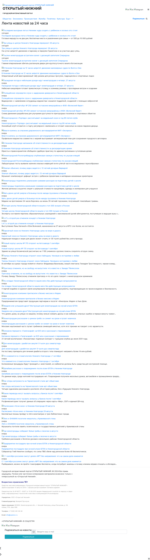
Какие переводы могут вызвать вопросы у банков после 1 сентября (31, 399)
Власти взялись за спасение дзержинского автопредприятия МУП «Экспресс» (36, 136)
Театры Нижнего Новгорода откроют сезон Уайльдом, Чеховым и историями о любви (39, 261)
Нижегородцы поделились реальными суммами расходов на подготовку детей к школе (40, 186)
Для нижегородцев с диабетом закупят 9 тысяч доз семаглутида (30, 349)
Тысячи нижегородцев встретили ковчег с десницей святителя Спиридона (35, 61)
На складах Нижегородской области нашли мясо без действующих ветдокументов (38, 286)
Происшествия (30, 19)
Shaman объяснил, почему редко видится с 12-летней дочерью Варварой (34, 173)
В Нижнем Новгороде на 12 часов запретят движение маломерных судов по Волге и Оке (41, 73)
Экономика (18, 19)
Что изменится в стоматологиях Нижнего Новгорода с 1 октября (30, 361)
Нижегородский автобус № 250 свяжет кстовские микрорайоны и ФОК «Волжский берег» (42, 111)
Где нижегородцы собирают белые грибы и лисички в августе (29, 436)
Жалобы (42, 19)
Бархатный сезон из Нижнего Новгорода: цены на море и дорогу (30, 236)
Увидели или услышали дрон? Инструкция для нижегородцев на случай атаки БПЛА (39, 311)
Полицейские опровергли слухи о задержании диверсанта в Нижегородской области (39, 98)
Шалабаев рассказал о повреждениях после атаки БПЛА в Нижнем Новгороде (36, 374)
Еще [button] (68, 19)
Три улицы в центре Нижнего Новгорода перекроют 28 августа (29, 48)
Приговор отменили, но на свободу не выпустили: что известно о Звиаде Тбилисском (39, 273)
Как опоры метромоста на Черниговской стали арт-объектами (29, 386)
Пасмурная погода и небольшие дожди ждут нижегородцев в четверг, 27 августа (37, 86)
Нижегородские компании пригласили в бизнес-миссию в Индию (30, 298)
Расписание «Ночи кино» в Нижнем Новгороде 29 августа (27, 411)
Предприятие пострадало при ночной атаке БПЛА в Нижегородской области (36, 449)
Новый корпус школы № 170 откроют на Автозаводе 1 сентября (30, 248)
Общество (7, 19)
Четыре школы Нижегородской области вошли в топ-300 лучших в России (35, 211)
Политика (51, 19)
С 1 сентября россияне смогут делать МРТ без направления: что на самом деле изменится (41, 461)
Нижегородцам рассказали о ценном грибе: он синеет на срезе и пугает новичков (38, 324)
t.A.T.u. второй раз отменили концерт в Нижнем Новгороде (28, 223)
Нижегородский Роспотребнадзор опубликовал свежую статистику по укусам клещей (40, 161)
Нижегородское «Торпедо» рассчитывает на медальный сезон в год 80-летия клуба (39, 123)
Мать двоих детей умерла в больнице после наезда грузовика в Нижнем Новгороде (39, 198)
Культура (61, 19)
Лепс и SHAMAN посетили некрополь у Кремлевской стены (28, 424)
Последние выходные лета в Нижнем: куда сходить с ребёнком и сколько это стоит (39, 36)
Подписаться (138, 19)
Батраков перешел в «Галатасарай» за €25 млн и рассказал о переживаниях (35, 336)
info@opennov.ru (11, 515)
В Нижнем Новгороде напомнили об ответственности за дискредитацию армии (37, 148)
